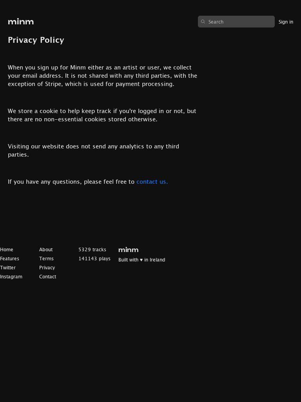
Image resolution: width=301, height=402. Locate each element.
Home (6, 249)
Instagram (11, 277)
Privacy (47, 267)
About (46, 249)
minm (21, 21)
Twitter (8, 267)
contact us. (152, 181)
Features (9, 258)
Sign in (286, 22)
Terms (46, 258)
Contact (47, 277)
